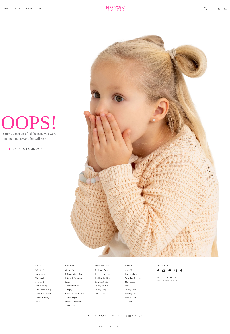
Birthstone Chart (101, 270)
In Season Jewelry (109, 327)
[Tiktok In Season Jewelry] (181, 271)
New (40, 9)
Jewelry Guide (130, 290)
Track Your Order (72, 286)
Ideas (127, 286)
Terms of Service (117, 316)
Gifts (17, 9)
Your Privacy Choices (138, 316)
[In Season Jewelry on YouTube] (163, 271)
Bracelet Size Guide (102, 274)
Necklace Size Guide (103, 278)
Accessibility (70, 305)
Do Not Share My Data (74, 301)
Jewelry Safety (100, 290)
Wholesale (129, 301)
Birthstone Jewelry (42, 298)
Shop (6, 9)
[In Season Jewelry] (115, 8)
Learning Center (131, 294)
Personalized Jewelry (43, 290)
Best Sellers (39, 301)
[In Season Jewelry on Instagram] (175, 271)
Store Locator (130, 282)
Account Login (71, 298)
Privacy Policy (87, 316)
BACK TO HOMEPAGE (27, 148)
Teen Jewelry (40, 278)
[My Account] (218, 8)
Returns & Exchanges (73, 278)
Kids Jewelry (40, 274)
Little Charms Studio (43, 294)
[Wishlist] (212, 8)
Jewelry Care (100, 294)
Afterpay (68, 290)
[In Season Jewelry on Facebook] (158, 271)
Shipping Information (73, 274)
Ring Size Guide (101, 282)
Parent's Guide (130, 298)
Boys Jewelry (40, 282)
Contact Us (69, 270)
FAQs (67, 282)
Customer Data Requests (74, 294)
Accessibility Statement (102, 316)
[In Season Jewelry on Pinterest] (169, 271)
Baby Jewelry (40, 270)
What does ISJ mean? (133, 278)
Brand (29, 9)
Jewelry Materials (101, 286)
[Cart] (225, 8)
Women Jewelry (41, 286)
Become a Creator (132, 274)
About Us (128, 270)
